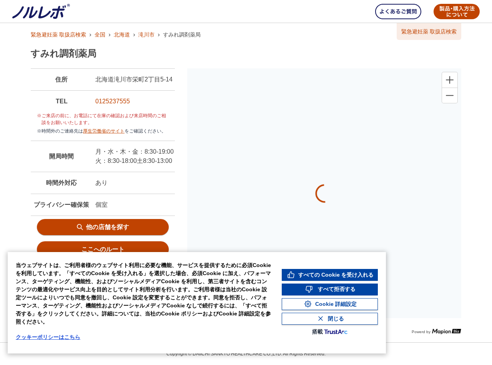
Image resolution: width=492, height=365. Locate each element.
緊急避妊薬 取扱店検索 (58, 35)
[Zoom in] (449, 80)
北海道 (122, 35)
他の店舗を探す (107, 227)
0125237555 (112, 101)
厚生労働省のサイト (104, 131)
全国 (100, 35)
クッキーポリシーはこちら (48, 337)
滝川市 (146, 35)
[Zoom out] (449, 95)
